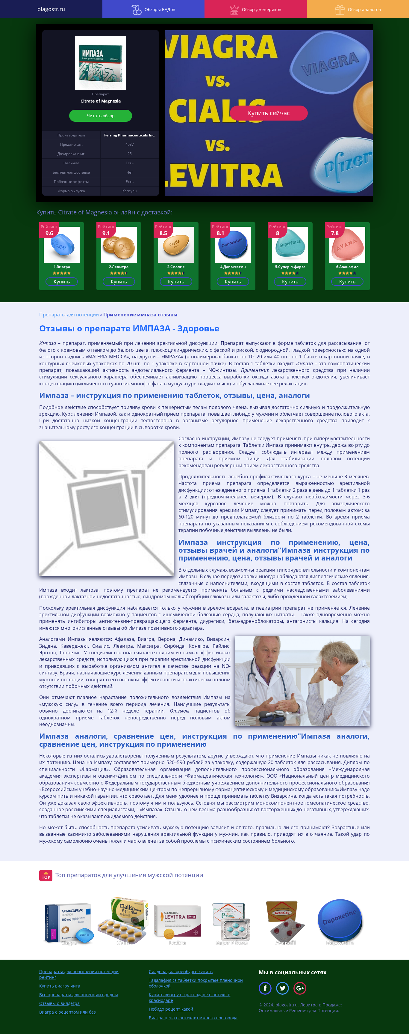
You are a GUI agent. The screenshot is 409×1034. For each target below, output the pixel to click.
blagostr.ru (51, 9)
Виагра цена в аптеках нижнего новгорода (193, 1018)
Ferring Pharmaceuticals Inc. (129, 135)
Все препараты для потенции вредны (78, 994)
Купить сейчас (269, 113)
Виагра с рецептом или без (67, 1012)
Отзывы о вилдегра (59, 1003)
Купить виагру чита (59, 986)
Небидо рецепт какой (171, 1009)
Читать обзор (100, 115)
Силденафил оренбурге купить (181, 971)
